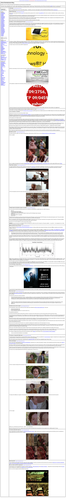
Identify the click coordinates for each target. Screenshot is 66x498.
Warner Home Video (3, 53)
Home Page (20, 0)
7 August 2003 (2, 33)
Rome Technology (3, 80)
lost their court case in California (26, 114)
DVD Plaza (2, 47)
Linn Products (2, 73)
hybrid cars (54, 462)
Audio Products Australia (3, 63)
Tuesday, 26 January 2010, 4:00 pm (17, 8)
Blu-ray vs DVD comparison (48, 133)
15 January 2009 (2, 16)
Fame (61, 163)
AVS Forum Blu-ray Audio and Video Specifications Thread (4, 41)
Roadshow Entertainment (29, 265)
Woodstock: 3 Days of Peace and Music (36, 163)
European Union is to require (27, 110)
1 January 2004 (2, 29)
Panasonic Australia (3, 77)
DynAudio (2, 69)
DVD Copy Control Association (4, 45)
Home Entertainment (27, 0)
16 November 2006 (3, 22)
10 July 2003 (2, 35)
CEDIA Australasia (3, 65)
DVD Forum (2, 46)
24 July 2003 (2, 34)
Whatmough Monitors (3, 84)
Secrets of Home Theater (3, 58)
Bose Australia (2, 64)
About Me (23, 0)
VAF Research (2, 83)
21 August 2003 (2, 32)
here (12, 13)
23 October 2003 (2, 30)
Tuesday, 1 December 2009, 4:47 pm (26, 264)
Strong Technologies (3, 82)
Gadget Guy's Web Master (26, 342)
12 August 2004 (2, 26)
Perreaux (2, 78)
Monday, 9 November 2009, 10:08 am (27, 335)
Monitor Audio (2, 75)
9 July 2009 (2, 14)
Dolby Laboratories (3, 55)
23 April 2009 (2, 15)
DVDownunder (2, 49)
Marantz (2, 74)
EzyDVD (2, 50)
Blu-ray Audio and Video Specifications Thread (24, 227)
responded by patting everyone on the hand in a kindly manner (54, 230)
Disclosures (45, 0)
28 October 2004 (2, 25)
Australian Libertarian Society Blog (40, 0)
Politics (35, 0)
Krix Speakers (2, 72)
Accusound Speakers (3, 62)
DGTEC (1, 68)
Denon (1, 67)
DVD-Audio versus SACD (18, 293)
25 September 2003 (3, 31)
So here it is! (55, 9)
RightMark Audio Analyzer (3, 57)
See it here (33, 166)
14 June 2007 (2, 21)
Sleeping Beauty (27, 163)
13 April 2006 (2, 23)
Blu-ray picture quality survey (39, 307)
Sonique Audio (2, 81)
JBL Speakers (2, 71)
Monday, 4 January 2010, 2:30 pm (40, 109)
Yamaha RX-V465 (31, 339)
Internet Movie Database (3, 51)
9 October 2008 (2, 17)
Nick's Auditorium (2, 56)
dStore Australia (2, 44)
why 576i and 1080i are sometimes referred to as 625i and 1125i (22, 463)
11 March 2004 (2, 28)
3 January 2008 (2, 20)
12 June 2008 (2, 19)
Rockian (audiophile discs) (3, 52)
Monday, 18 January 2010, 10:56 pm (20, 11)
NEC (1, 76)
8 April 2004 (2, 27)
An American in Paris (46, 163)
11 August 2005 (2, 24)
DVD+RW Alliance (3, 48)
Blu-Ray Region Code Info (3, 42)
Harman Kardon (2, 70)
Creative (2, 66)
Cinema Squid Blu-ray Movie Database (49, 331)
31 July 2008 (2, 18)
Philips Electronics (3, 79)
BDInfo (34, 331)
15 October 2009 (2, 13)
